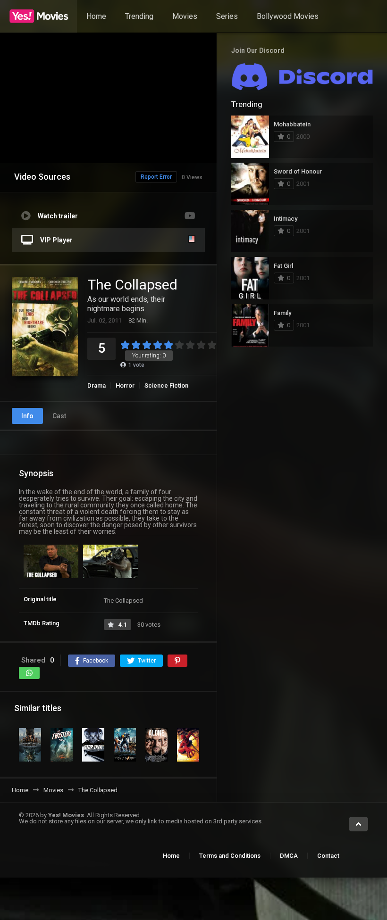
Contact (328, 855)
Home (96, 16)
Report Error (156, 177)
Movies (184, 16)
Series (227, 16)
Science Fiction (166, 385)
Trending (139, 16)
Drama (96, 385)
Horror (125, 385)
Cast (59, 416)
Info (27, 416)
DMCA (289, 855)
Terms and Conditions (230, 855)
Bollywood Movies (288, 16)
